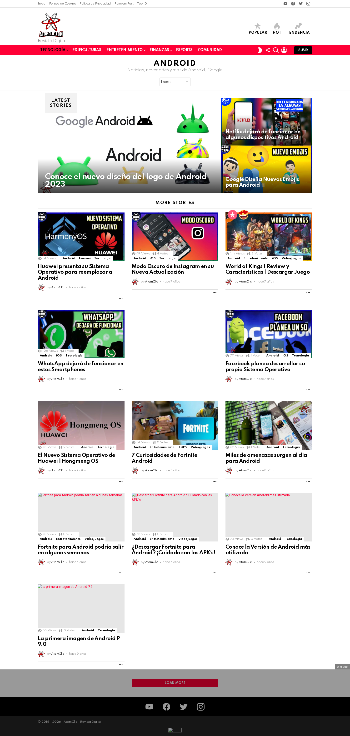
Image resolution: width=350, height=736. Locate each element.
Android (69, 258)
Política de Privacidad (95, 3)
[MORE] (121, 298)
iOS (152, 258)
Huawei (85, 258)
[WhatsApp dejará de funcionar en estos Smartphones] (81, 334)
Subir (303, 50)
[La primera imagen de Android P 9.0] (81, 608)
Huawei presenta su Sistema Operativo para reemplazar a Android (75, 272)
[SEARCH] (276, 50)
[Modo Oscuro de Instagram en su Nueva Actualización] (175, 236)
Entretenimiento (124, 50)
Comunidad (210, 50)
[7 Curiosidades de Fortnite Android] (175, 425)
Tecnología (52, 50)
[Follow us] (268, 50)
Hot (277, 33)
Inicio (41, 3)
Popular (258, 33)
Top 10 (142, 3)
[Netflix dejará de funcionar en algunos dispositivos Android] (266, 122)
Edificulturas (86, 50)
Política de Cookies (62, 3)
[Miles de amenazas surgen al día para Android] (268, 425)
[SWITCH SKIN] (260, 50)
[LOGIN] (284, 50)
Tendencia (298, 33)
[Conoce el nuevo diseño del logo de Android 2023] (129, 145)
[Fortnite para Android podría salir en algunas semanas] (81, 517)
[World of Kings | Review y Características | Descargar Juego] (268, 236)
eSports (184, 50)
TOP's (182, 447)
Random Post (123, 3)
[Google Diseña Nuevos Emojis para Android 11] (266, 169)
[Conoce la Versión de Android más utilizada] (268, 517)
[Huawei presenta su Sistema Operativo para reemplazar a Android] (81, 236)
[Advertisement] (175, 343)
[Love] (243, 214)
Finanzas (159, 50)
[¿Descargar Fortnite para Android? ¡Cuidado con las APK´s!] (175, 517)
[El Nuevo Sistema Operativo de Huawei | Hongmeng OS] (81, 425)
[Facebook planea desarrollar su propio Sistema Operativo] (268, 334)
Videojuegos (291, 258)
